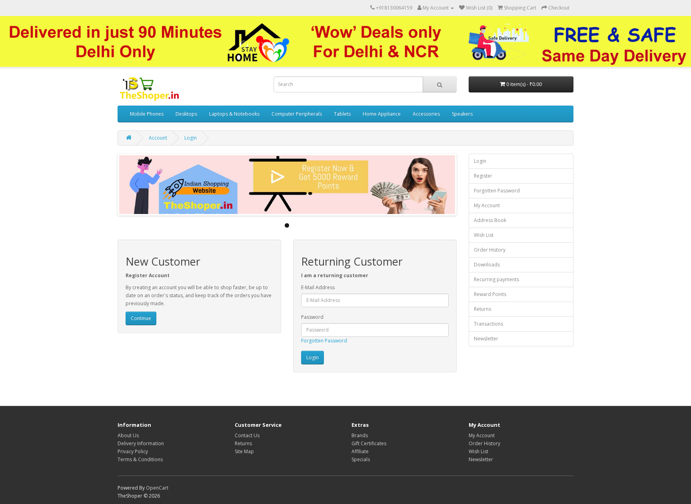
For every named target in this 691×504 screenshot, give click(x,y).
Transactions (488, 323)
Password (312, 317)
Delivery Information (141, 443)
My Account (487, 205)
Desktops (186, 113)
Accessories (426, 113)
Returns (482, 309)
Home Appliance (382, 113)
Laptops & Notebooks (234, 113)
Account (158, 137)
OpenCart (157, 487)
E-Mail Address (318, 287)
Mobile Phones (147, 113)
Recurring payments (496, 279)
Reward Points (490, 294)
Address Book (490, 220)
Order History (489, 249)
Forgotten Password (324, 340)
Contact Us (247, 435)
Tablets (342, 113)
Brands (359, 435)
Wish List (483, 235)
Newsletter (486, 338)
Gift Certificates (368, 443)
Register (483, 175)
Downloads (487, 264)
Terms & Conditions (140, 459)
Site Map (244, 451)
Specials (360, 459)
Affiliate (360, 451)
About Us (128, 435)
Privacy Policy (133, 451)
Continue (141, 318)
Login (190, 137)
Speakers (462, 113)
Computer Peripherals (297, 113)
